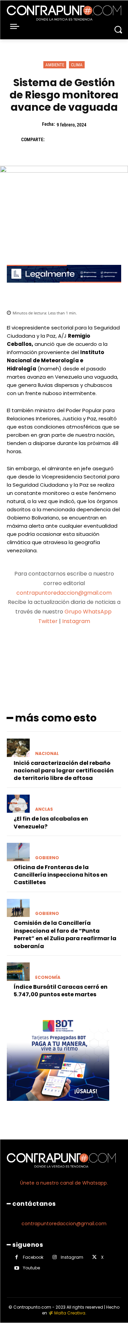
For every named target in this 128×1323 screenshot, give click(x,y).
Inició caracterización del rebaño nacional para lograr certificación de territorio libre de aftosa (64, 770)
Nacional (47, 754)
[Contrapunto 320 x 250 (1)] (58, 1106)
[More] (100, 648)
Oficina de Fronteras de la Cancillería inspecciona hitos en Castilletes (61, 875)
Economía (47, 977)
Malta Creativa (69, 1313)
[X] (69, 139)
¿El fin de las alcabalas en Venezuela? (51, 822)
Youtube (31, 1268)
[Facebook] (53, 139)
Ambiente (54, 64)
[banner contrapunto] (64, 288)
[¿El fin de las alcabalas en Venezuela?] (18, 804)
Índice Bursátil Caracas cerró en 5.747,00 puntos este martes (61, 990)
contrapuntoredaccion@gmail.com (64, 593)
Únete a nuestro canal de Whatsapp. (64, 1182)
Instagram (76, 621)
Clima (77, 64)
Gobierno (47, 858)
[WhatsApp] (100, 139)
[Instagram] (54, 1257)
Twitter (48, 621)
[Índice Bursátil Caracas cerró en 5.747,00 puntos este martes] (18, 971)
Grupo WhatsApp (89, 612)
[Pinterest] (84, 139)
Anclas (44, 809)
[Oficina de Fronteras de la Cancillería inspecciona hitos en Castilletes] (18, 852)
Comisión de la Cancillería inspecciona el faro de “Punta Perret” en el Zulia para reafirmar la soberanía (65, 934)
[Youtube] (16, 1268)
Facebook (33, 1257)
